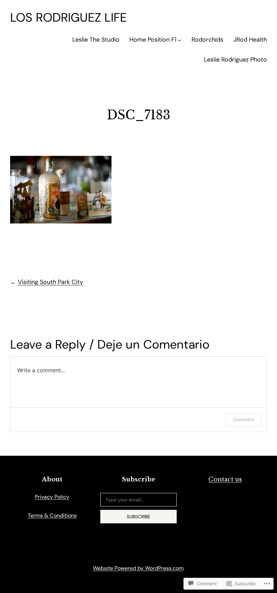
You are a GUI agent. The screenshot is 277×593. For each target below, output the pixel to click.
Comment (243, 419)
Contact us (225, 479)
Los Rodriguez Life (68, 17)
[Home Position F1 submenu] (179, 40)
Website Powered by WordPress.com (138, 568)
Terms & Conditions (52, 515)
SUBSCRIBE (138, 517)
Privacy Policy (52, 496)
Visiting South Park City (50, 282)
